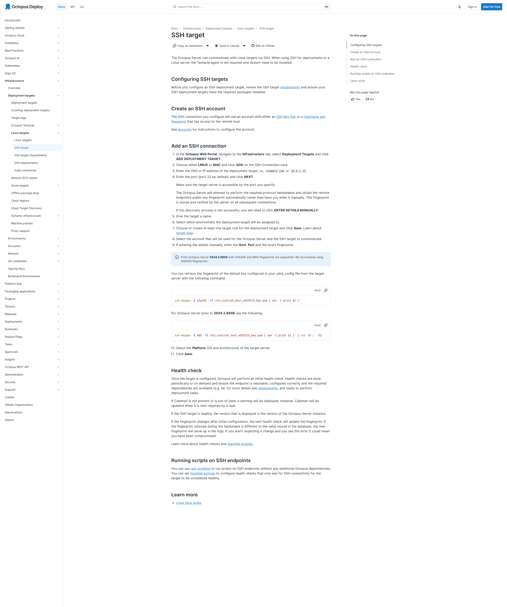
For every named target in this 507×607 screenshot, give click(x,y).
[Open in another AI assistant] (244, 46)
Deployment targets (219, 28)
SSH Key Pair (286, 117)
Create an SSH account (365, 52)
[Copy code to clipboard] (326, 290)
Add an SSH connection (365, 59)
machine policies (240, 444)
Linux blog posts (188, 503)
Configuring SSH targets (366, 45)
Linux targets (245, 28)
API (72, 6)
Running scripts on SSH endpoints (372, 73)
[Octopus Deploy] (24, 7)
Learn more (357, 80)
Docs (61, 6)
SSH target (266, 28)
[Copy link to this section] (232, 79)
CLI (82, 6)
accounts (185, 129)
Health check (358, 66)
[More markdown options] (207, 46)
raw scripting (200, 468)
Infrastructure (192, 28)
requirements (290, 87)
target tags (184, 233)
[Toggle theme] (460, 6)
